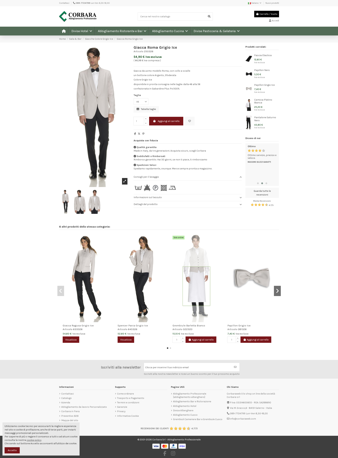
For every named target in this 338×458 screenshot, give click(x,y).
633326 (78, 329)
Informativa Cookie (128, 415)
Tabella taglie (148, 109)
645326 (132, 329)
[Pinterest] (143, 133)
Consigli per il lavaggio (146, 176)
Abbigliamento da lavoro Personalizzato (84, 406)
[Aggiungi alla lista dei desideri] (190, 121)
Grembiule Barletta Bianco (189, 325)
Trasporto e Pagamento (130, 398)
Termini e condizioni (128, 402)
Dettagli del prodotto (146, 204)
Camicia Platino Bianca (263, 101)
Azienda (65, 402)
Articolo (138, 51)
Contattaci (64, 3)
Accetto (12, 450)
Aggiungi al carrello (169, 121)
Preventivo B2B (70, 415)
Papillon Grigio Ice (264, 84)
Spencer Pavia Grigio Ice (133, 325)
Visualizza (71, 339)
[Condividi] (135, 133)
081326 (242, 329)
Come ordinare (125, 393)
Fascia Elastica (263, 55)
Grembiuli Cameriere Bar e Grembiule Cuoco (197, 419)
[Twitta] (139, 133)
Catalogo (66, 398)
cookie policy (34, 440)
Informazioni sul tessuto (148, 197)
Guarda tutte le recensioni (262, 192)
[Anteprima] (109, 245)
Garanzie (122, 406)
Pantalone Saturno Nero (265, 119)
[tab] (188, 177)
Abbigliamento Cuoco (185, 414)
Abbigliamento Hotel (184, 406)
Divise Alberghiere (183, 410)
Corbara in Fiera (70, 411)
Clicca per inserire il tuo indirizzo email (167, 367)
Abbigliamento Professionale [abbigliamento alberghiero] (189, 395)
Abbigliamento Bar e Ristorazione (192, 401)
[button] (81, 31)
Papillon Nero (262, 70)
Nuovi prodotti (272, 3)
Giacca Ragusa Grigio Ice (78, 325)
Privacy (121, 411)
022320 (187, 329)
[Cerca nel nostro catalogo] (209, 16)
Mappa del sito (69, 420)
